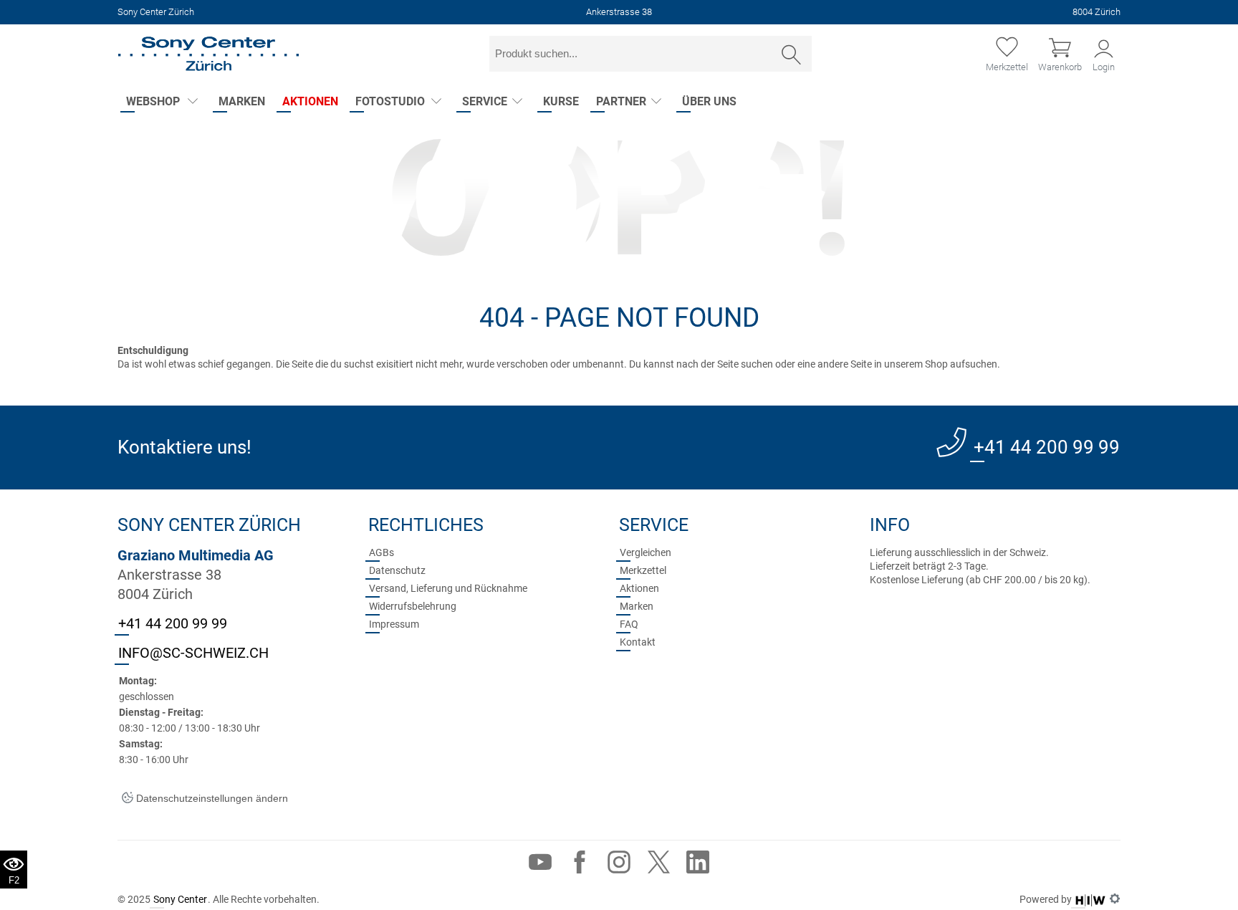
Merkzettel (643, 570)
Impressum (394, 624)
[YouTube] (540, 865)
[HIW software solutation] (1090, 899)
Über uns (709, 101)
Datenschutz (397, 570)
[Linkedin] (697, 865)
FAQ (629, 624)
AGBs (381, 552)
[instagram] (619, 865)
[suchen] (791, 55)
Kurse (561, 101)
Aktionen (310, 101)
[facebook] (579, 865)
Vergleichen (645, 552)
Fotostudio (390, 101)
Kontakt (638, 642)
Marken (242, 101)
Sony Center (180, 899)
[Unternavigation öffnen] (192, 101)
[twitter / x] (658, 865)
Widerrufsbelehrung (412, 606)
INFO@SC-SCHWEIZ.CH (193, 652)
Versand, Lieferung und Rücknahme (448, 588)
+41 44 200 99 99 (1047, 447)
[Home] (208, 54)
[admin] (1115, 899)
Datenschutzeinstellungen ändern (210, 798)
